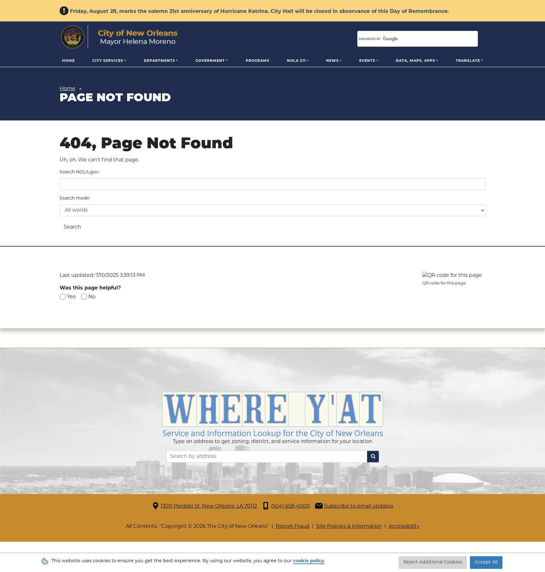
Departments (159, 61)
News (332, 61)
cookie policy (308, 561)
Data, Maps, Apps (415, 61)
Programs (257, 61)
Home (68, 61)
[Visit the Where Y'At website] (272, 414)
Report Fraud (292, 526)
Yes (71, 297)
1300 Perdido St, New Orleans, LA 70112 (209, 506)
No (92, 297)
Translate (468, 61)
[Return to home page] (119, 37)
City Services (107, 61)
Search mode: (75, 198)
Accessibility (404, 526)
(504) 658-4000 (290, 506)
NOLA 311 (296, 61)
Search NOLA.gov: (79, 172)
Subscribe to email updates (358, 506)
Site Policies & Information (349, 526)
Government (210, 61)
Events (367, 61)
